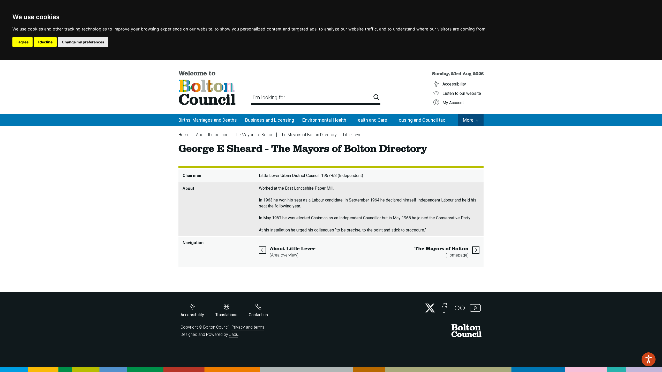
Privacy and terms (247, 327)
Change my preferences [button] (83, 42)
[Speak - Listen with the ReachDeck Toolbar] (649, 359)
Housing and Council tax (420, 120)
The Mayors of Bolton (253, 134)
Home (184, 134)
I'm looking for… (270, 97)
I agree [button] (22, 42)
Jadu (233, 334)
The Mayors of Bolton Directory (308, 134)
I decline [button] (45, 42)
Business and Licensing (269, 120)
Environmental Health (324, 120)
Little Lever (353, 134)
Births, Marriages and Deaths (207, 120)
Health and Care (371, 120)
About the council (212, 134)
